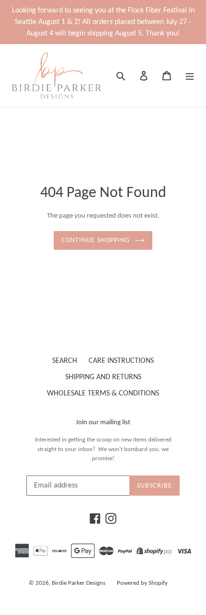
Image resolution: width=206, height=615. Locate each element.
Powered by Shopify (142, 583)
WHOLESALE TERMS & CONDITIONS (103, 393)
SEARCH (64, 361)
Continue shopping (95, 240)
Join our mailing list (103, 422)
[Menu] (189, 75)
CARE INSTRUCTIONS (121, 361)
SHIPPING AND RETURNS (103, 377)
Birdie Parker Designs (78, 583)
